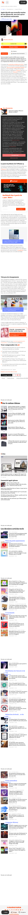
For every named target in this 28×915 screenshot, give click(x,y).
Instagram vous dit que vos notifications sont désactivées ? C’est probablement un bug (17, 591)
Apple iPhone (18, 9)
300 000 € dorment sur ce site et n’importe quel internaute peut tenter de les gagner (17, 633)
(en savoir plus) (16, 140)
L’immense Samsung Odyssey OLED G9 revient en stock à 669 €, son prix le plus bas (18, 535)
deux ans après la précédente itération (16, 67)
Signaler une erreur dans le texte (9, 372)
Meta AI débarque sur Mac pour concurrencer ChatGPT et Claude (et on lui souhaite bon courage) (18, 583)
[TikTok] (7, 910)
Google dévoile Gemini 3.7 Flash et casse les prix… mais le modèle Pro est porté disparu (17, 808)
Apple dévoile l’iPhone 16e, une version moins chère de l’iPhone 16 (16, 428)
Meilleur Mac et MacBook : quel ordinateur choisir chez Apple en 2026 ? (17, 850)
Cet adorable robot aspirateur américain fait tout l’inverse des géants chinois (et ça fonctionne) (17, 744)
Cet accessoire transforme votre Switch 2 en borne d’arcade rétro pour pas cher (17, 775)
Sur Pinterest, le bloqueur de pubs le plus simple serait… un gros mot (18, 692)
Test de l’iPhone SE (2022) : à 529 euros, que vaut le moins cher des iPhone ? (16, 415)
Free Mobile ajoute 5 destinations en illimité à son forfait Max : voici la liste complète (14, 352)
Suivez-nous (4, 53)
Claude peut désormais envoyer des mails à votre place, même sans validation (18, 617)
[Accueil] (3, 2)
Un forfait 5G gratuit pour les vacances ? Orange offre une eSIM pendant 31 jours (13, 355)
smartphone (20, 250)
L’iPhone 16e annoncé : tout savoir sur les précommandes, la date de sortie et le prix (17, 442)
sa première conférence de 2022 (16, 64)
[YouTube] (5, 910)
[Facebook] (14, 910)
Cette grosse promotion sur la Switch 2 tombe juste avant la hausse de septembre (16, 625)
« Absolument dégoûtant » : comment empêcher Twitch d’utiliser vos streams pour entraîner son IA (16, 793)
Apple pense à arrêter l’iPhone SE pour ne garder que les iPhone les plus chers (16, 421)
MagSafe (22, 317)
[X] (10, 910)
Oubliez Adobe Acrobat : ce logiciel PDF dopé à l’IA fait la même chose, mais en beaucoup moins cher (17, 408)
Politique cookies (17, 153)
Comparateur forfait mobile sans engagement (17, 334)
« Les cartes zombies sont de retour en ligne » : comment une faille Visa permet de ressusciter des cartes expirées (18, 607)
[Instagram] (12, 910)
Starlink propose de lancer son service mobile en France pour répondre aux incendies (13, 348)
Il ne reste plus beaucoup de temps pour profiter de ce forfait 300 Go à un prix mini (14, 364)
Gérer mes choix (14, 158)
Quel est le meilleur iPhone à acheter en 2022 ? (16, 111)
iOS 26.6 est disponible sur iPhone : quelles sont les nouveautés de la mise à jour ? (14, 495)
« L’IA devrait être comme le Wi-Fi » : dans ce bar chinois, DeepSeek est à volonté (18, 677)
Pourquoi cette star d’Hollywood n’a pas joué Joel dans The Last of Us (18, 834)
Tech (3, 9)
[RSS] (18, 910)
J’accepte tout (14, 155)
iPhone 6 (15, 72)
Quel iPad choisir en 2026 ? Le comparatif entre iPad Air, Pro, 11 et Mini (17, 728)
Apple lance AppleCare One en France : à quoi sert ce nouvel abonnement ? (14, 489)
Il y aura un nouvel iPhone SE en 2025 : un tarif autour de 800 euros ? (17, 434)
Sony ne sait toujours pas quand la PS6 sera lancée (18, 664)
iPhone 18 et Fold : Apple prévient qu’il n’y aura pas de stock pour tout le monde (14, 492)
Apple (3, 378)
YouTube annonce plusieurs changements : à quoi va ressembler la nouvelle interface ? (18, 545)
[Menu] (7, 2)
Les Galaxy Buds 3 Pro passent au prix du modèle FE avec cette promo (18, 720)
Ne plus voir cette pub (6, 400)
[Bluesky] (20, 910)
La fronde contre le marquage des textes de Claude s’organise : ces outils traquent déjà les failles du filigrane (17, 700)
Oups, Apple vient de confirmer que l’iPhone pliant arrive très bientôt (13, 499)
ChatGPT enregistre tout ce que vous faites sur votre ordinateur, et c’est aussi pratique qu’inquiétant (18, 827)
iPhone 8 (18, 70)
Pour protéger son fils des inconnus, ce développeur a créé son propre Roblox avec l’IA (18, 801)
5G (19, 345)
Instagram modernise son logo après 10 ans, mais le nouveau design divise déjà (16, 842)
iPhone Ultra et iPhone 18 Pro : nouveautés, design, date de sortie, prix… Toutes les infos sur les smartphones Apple (16, 484)
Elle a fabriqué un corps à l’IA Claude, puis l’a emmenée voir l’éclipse (16, 816)
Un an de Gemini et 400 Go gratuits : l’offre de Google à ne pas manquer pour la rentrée (17, 553)
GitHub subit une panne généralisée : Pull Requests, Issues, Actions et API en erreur (17, 708)
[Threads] (22, 910)
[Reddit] (16, 910)
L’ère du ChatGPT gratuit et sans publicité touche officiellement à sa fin (18, 685)
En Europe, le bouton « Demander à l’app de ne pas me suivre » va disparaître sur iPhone (18, 736)
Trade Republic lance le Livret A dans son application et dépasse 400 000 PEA (17, 599)
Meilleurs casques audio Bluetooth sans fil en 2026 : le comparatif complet (17, 785)
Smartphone (10, 9)
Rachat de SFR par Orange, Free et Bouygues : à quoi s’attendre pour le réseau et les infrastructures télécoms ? (14, 360)
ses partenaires (12, 146)
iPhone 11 (3, 169)
